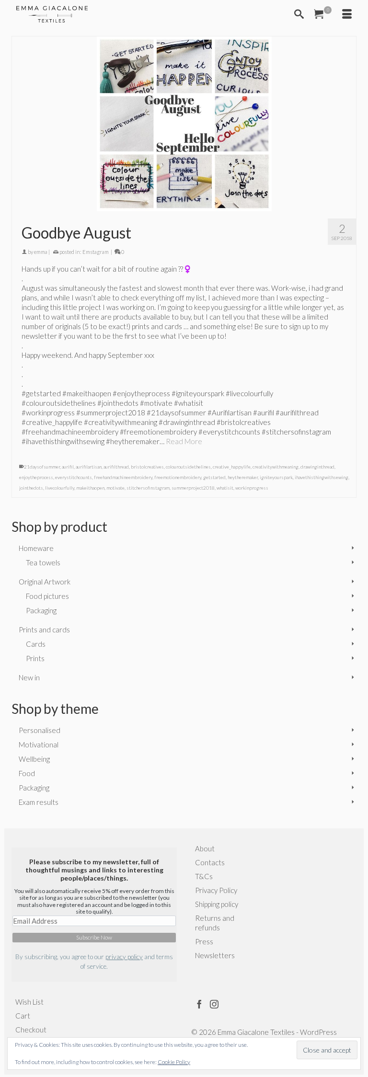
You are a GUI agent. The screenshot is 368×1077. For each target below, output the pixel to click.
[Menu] (347, 14)
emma (40, 252)
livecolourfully (59, 488)
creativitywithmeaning (276, 467)
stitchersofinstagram (148, 488)
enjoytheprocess (36, 477)
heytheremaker (243, 477)
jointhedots (31, 488)
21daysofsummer (42, 467)
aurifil (68, 467)
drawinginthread (317, 467)
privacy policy (124, 957)
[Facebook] (199, 1003)
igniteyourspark (276, 477)
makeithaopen (90, 488)
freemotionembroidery (177, 477)
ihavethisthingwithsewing (321, 477)
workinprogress (251, 488)
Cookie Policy (174, 1062)
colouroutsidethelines (188, 467)
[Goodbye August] (184, 123)
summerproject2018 (193, 488)
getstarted (214, 477)
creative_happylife (232, 467)
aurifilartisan (89, 467)
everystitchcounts (73, 477)
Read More (184, 441)
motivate (115, 488)
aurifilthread (116, 467)
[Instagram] (214, 1003)
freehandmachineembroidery (123, 477)
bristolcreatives (147, 467)
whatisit (225, 488)
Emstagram (95, 252)
